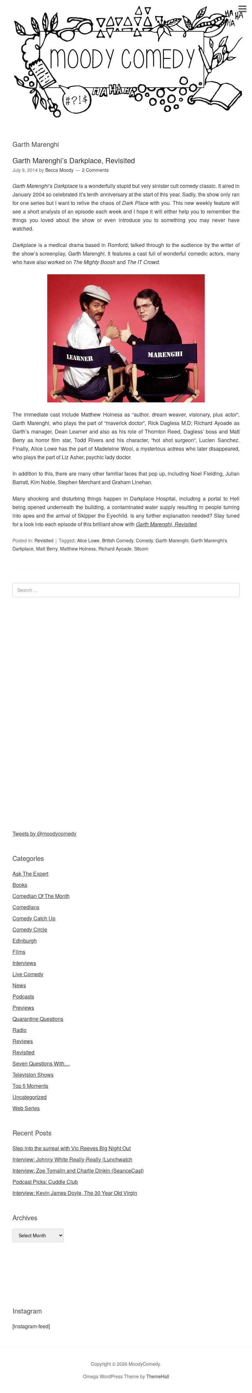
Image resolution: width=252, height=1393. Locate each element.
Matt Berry (46, 548)
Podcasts (23, 996)
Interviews (24, 963)
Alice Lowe (88, 540)
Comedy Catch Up (33, 918)
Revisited (43, 540)
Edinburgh (24, 940)
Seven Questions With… (41, 1063)
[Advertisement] (61, 712)
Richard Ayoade (115, 548)
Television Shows (32, 1074)
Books (19, 884)
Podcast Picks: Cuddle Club (45, 1181)
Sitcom (141, 548)
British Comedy (117, 540)
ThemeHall (157, 1376)
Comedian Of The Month (41, 896)
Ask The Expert (30, 873)
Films (18, 951)
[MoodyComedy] (126, 112)
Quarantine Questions (37, 1018)
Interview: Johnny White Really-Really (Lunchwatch (72, 1159)
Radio (19, 1030)
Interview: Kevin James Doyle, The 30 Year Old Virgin (74, 1193)
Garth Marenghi (172, 540)
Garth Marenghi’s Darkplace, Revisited (73, 160)
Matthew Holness (78, 548)
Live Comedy (27, 974)
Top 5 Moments (30, 1086)
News (19, 985)
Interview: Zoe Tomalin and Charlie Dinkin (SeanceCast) (78, 1170)
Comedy (144, 540)
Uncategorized (29, 1097)
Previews (23, 1007)
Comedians (25, 907)
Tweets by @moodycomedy (44, 833)
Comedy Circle (29, 929)
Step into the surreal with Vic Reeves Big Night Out (71, 1148)
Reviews (22, 1041)
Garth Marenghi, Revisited (166, 524)
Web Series (26, 1108)
